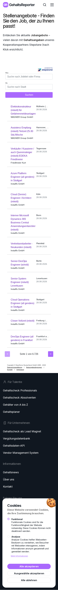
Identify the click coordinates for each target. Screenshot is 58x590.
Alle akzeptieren (29, 566)
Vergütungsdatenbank (16, 438)
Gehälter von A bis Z (15, 404)
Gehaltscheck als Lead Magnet (22, 431)
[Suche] (44, 4)
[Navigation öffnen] (52, 5)
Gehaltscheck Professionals (20, 390)
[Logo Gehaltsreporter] (19, 4)
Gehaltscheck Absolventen (19, 397)
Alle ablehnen (29, 580)
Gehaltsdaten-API (14, 445)
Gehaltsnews (11, 472)
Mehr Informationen (19, 556)
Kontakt (7, 486)
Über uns (8, 479)
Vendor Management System (21, 452)
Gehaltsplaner (11, 411)
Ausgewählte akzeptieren (29, 573)
